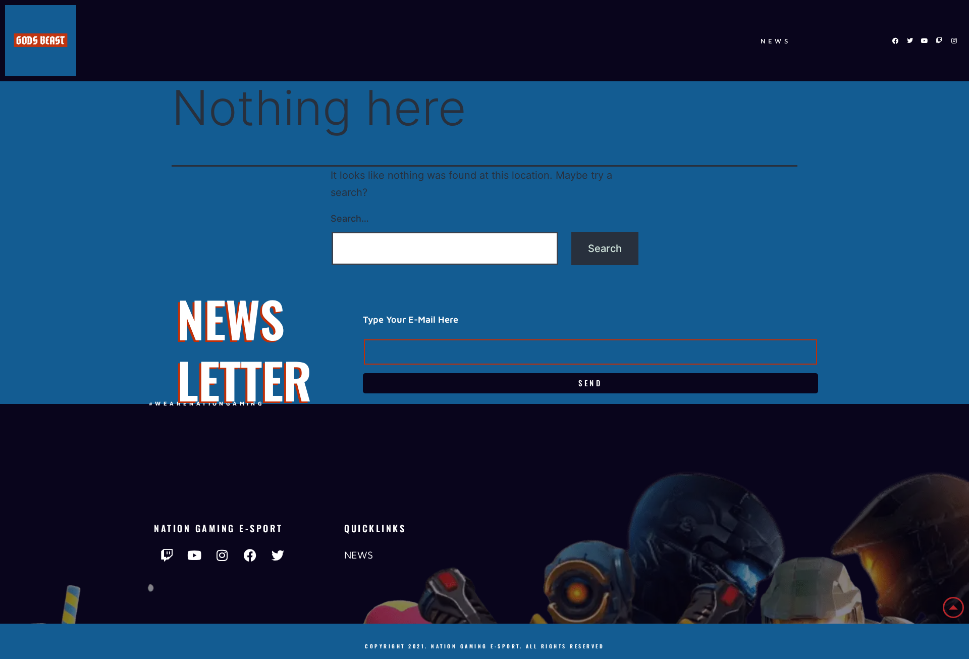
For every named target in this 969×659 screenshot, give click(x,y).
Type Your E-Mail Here (410, 319)
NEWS (776, 41)
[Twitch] (939, 41)
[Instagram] (954, 41)
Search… (350, 218)
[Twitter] (910, 41)
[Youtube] (925, 41)
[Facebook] (895, 41)
